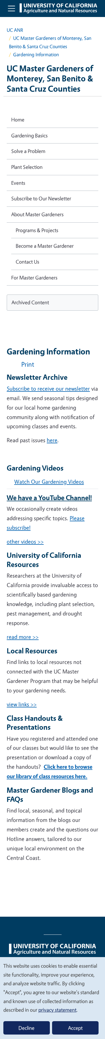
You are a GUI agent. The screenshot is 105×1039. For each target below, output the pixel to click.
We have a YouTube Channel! (49, 497)
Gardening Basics (29, 135)
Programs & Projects (37, 230)
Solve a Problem (28, 151)
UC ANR (15, 30)
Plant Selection (27, 167)
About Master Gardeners (37, 214)
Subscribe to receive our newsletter (48, 388)
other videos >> (25, 541)
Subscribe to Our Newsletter (41, 198)
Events (18, 182)
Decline (26, 1028)
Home (17, 119)
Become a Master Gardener (45, 245)
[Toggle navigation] (11, 8)
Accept (75, 1028)
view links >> (22, 704)
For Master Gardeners (34, 277)
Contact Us (27, 261)
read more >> (23, 636)
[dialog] (52, 998)
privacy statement (57, 1009)
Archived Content (30, 302)
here (52, 440)
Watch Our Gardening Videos (49, 481)
